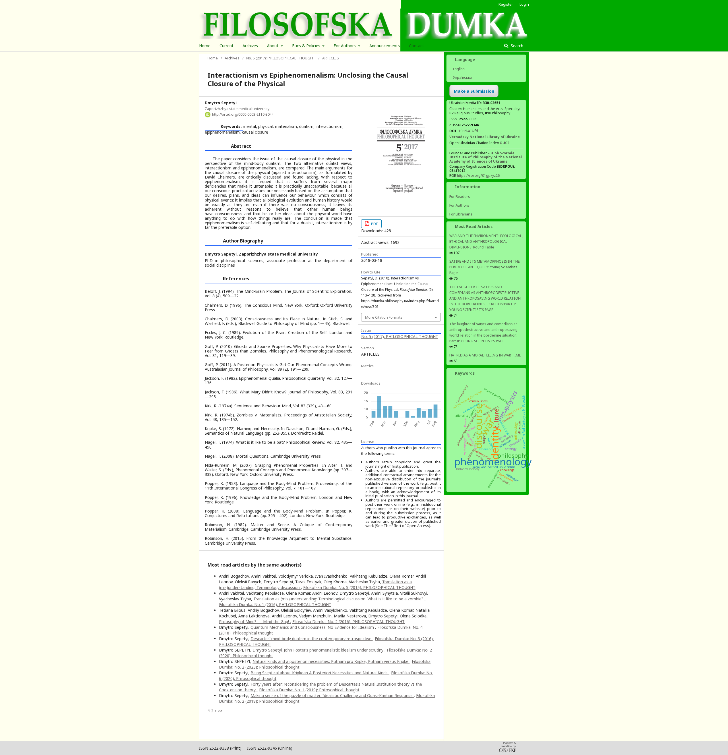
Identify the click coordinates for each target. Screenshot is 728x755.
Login (524, 4)
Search (516, 45)
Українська (462, 77)
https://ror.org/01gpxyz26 (478, 175)
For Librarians (460, 214)
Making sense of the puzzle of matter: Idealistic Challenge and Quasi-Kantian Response (332, 695)
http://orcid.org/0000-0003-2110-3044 (243, 114)
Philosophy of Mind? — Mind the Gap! (254, 621)
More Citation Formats (383, 317)
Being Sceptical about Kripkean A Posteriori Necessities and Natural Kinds (320, 672)
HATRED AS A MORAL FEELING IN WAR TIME (485, 355)
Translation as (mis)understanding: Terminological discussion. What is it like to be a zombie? (339, 598)
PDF (374, 223)
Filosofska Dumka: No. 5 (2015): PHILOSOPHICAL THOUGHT (359, 587)
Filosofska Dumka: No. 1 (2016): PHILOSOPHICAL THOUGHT (275, 604)
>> (220, 710)
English (458, 69)
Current (226, 45)
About (273, 45)
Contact (416, 45)
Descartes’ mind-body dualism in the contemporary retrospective (312, 638)
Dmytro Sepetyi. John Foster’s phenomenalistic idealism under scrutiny (318, 650)
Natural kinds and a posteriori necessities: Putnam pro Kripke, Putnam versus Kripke (331, 661)
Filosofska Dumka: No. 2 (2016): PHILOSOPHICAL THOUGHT (348, 621)
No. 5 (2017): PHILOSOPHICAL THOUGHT (280, 58)
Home (204, 45)
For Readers (459, 196)
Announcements (384, 45)
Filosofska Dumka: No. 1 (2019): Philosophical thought (309, 689)
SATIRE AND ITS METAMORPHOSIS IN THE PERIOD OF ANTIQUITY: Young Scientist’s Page (484, 267)
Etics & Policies (306, 45)
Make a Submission (474, 91)
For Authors (345, 45)
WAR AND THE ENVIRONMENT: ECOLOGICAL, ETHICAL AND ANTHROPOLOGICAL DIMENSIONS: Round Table (486, 241)
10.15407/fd (468, 130)
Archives (250, 45)
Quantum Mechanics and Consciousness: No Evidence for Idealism (313, 627)
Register (506, 4)
